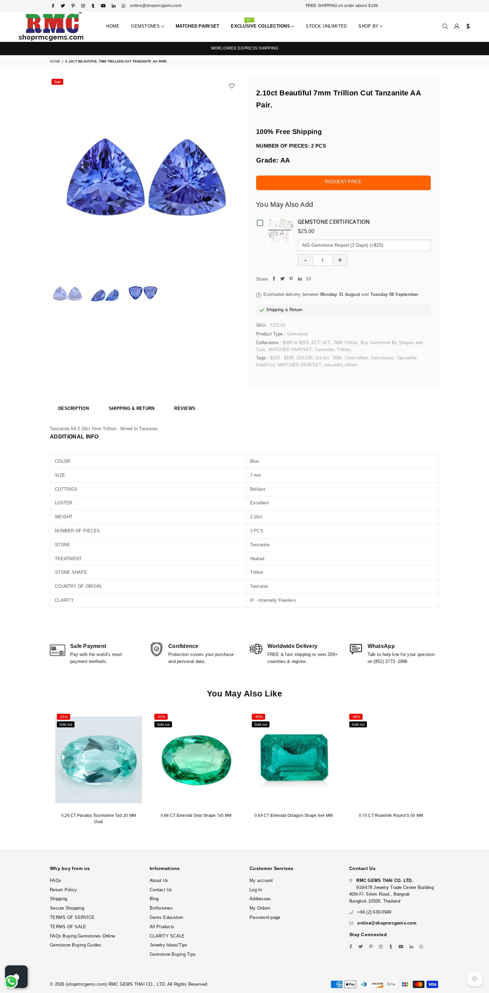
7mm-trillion (356, 357)
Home (112, 26)
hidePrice (265, 364)
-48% (356, 717)
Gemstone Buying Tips (173, 954)
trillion (351, 364)
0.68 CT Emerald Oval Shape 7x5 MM (196, 815)
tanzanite (333, 364)
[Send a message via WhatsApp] (11, 982)
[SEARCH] (445, 27)
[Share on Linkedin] (299, 279)
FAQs (55, 880)
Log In (255, 889)
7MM (337, 357)
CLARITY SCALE (167, 935)
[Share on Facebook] (273, 279)
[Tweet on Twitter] (282, 279)
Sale (57, 82)
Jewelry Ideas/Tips (169, 944)
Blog (154, 898)
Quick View (281, 230)
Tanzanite (324, 349)
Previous (56, 172)
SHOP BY (369, 26)
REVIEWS (184, 408)
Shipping (274, 309)
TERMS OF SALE (68, 926)
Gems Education (166, 917)
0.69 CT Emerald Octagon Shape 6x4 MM (293, 815)
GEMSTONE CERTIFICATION (334, 221)
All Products (162, 926)
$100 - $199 (282, 357)
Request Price (343, 181)
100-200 (304, 357)
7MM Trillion (345, 342)
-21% (63, 717)
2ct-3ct (322, 357)
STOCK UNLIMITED (326, 26)
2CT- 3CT (320, 342)
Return (296, 309)
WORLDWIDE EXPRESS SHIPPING (244, 48)
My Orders (259, 908)
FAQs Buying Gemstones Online (82, 935)
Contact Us (161, 889)
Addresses (260, 898)
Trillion (343, 349)
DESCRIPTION (73, 408)
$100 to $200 (296, 342)
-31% (161, 717)
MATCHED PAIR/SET (290, 349)
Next (234, 172)
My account (261, 880)
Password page (264, 917)
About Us (159, 880)
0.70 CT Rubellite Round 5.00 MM (391, 815)
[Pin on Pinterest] (291, 279)
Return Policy (63, 889)
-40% (258, 717)
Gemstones (146, 26)
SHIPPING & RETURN (131, 408)
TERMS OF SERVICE (72, 917)
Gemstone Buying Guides (75, 944)
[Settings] (466, 27)
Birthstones (161, 908)
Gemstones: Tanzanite (393, 357)
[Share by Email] (308, 279)
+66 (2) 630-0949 (374, 912)
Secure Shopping (67, 908)
